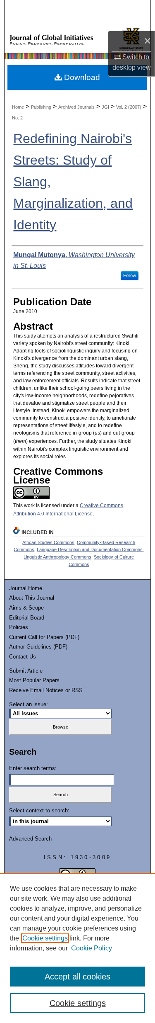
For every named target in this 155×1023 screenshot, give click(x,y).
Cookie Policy (91, 948)
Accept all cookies (77, 976)
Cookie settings (45, 938)
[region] (77, 948)
